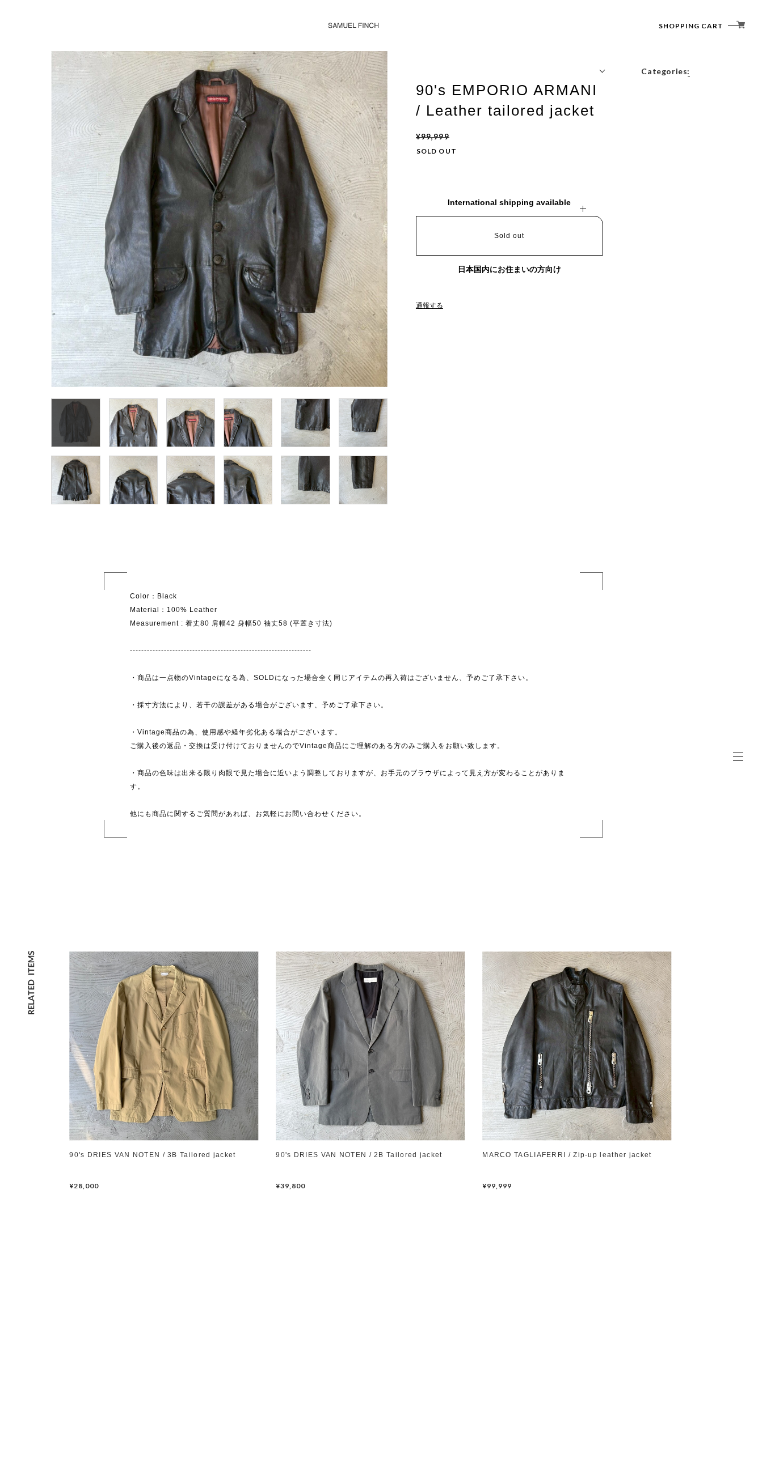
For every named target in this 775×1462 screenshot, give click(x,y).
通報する (429, 305)
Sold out (509, 236)
